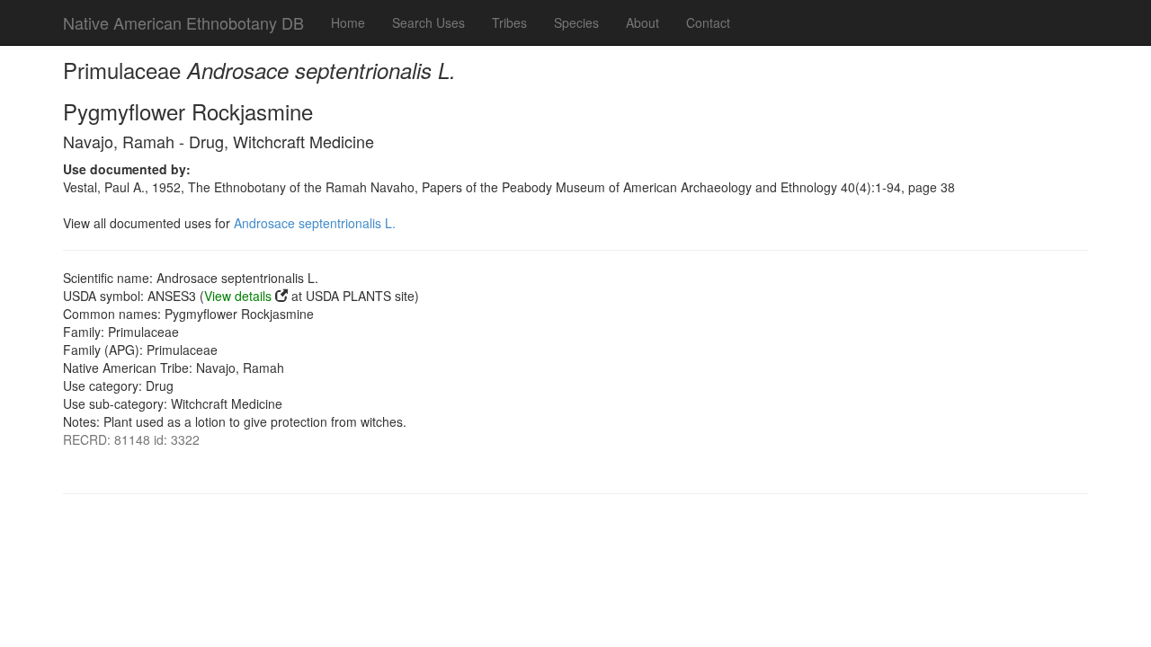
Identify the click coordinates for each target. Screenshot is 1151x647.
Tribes (509, 22)
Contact (708, 22)
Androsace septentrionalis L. (315, 223)
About (642, 22)
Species (576, 22)
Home (348, 22)
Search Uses (428, 22)
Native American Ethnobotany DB (183, 22)
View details (238, 296)
